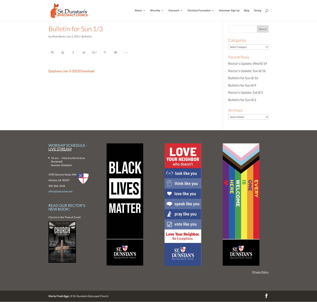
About (138, 10)
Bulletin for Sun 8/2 (242, 100)
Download (86, 71)
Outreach (173, 10)
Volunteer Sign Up (229, 10)
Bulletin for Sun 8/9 (242, 85)
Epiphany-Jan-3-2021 (63, 71)
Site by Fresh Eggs (58, 296)
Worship (155, 10)
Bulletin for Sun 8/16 (243, 78)
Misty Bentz (58, 36)
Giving (257, 10)
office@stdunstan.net (60, 191)
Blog (246, 10)
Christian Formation (199, 10)
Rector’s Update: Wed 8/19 (247, 63)
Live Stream (60, 149)
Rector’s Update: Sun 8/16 (247, 71)
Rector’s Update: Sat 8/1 (245, 92)
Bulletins (87, 36)
